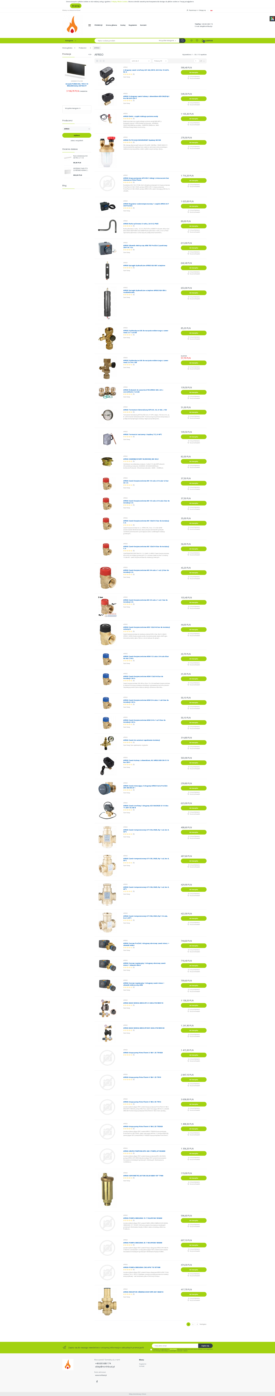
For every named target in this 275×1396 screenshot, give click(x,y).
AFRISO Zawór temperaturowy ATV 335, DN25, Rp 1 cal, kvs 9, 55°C (146, 859)
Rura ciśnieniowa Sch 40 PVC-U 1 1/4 (80, 157)
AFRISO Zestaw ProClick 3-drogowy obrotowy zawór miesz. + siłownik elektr (146, 944)
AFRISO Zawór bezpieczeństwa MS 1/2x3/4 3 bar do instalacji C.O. (146, 522)
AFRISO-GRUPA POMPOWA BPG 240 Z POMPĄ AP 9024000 (144, 1151)
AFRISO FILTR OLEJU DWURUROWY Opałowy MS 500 (142, 140)
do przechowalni (195, 78)
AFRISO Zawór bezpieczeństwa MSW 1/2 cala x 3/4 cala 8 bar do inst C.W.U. (146, 657)
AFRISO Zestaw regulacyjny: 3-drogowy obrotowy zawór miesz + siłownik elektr (144, 964)
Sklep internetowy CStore (137, 1394)
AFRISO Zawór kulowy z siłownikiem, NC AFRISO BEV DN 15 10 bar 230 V (146, 761)
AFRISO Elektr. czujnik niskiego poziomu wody (140, 116)
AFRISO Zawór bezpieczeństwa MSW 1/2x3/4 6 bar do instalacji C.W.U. (143, 677)
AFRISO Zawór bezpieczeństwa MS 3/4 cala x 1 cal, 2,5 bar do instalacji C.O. (146, 571)
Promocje (66, 54)
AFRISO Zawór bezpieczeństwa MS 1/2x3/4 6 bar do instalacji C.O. (146, 547)
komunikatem (173, 1349)
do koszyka (193, 72)
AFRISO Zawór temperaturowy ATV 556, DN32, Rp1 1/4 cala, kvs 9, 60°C (145, 917)
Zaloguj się (202, 10)
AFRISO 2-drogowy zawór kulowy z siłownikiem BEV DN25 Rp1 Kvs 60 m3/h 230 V (146, 97)
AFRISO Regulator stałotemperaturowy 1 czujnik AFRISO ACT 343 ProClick (146, 205)
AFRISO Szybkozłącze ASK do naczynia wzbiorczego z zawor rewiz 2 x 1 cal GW (145, 332)
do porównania (194, 76)
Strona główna (111, 25)
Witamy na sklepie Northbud (71, 10)
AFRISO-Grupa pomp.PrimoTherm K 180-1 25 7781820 (143, 1053)
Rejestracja (192, 10)
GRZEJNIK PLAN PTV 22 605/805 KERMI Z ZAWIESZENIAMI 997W (81, 169)
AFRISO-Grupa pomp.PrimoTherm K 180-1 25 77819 (142, 1077)
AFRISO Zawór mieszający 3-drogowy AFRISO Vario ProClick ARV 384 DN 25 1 (145, 787)
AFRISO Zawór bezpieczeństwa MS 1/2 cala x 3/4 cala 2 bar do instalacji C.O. (146, 502)
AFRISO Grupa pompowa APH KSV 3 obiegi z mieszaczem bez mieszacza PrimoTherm (146, 179)
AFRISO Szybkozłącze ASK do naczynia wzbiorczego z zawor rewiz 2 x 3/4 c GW (145, 361)
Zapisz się (205, 1346)
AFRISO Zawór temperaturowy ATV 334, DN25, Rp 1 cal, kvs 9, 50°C (146, 831)
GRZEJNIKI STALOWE (77, 79)
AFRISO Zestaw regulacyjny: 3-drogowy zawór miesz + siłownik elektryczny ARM (143, 984)
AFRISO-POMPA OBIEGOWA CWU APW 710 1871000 (141, 1267)
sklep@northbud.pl (206, 26)
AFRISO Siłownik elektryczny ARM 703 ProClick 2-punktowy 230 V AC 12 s (145, 246)
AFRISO (125, 67)
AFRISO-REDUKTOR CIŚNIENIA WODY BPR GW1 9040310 (143, 1292)
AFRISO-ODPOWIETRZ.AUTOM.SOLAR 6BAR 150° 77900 (143, 1176)
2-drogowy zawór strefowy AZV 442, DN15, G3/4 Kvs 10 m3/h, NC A (146, 71)
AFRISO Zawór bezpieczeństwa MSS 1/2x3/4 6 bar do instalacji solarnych (146, 628)
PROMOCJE (98, 25)
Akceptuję (76, 6)
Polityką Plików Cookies (120, 2)
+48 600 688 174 (207, 24)
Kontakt (143, 25)
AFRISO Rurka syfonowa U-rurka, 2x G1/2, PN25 (140, 224)
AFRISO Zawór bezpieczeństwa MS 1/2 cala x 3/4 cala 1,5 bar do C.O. (146, 482)
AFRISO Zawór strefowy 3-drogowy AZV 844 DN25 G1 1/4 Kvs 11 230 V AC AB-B (145, 807)
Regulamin (133, 25)
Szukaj (122, 25)
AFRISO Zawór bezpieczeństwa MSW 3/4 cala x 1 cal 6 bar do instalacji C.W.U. (146, 701)
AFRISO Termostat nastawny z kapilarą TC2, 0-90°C (142, 434)
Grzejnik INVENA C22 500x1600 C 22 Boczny (77, 83)
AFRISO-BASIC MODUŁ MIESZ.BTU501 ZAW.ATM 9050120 (143, 1028)
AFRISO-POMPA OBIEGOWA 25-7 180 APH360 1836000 (142, 1243)
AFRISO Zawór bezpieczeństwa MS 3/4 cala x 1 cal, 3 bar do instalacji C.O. (145, 601)
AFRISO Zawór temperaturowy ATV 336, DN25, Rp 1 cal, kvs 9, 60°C (146, 888)
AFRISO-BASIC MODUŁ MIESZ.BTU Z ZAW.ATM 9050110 (143, 1003)
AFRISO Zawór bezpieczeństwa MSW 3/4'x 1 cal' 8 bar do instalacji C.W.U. (144, 721)
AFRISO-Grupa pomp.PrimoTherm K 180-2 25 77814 (142, 1102)
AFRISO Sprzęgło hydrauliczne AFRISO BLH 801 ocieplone (144, 265)
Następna (203, 1324)
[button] (167, 40)
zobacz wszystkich (77, 140)
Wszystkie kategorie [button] (72, 108)
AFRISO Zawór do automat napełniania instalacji (141, 740)
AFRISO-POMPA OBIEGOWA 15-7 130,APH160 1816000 (142, 1218)
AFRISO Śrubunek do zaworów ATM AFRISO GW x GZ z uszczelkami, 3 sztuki (143, 391)
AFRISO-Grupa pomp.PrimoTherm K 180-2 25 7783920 (143, 1126)
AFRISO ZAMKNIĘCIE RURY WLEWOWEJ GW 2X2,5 (140, 459)
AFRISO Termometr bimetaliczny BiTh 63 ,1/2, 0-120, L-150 (145, 410)
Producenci (82, 48)
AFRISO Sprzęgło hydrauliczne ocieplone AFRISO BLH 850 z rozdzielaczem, (144, 291)
